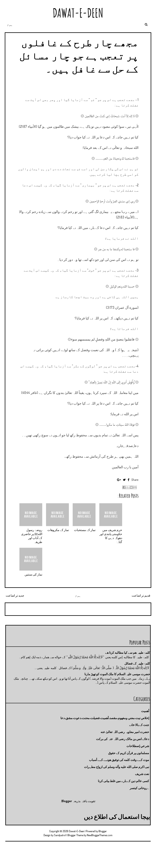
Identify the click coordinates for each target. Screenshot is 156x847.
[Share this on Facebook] (128, 480)
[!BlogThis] (131, 487)
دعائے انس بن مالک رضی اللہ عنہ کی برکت (122, 739)
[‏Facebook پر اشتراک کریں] (124, 487)
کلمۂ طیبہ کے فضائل (137, 663)
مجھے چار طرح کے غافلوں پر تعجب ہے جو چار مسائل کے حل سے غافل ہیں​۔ (78, 55)
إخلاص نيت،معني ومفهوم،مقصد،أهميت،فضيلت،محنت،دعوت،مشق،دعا (104, 718)
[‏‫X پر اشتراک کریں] (128, 487)
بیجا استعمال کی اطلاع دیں (117, 816)
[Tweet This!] (124, 480)
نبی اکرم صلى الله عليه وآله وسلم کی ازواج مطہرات (116, 767)
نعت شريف (142, 774)
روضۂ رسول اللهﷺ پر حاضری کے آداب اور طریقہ (31, 536)
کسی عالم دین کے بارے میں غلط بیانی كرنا (123, 781)
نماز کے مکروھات (58, 530)
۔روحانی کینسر (139, 788)
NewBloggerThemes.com (99, 835)
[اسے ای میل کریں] (135, 487)
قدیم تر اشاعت (141, 595)
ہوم (10, 24)
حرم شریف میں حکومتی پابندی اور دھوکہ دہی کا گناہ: (110, 536)
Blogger (66, 801)
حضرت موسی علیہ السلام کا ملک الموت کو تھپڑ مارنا (117, 674)
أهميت (145, 711)
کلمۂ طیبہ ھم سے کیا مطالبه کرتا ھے (127, 652)
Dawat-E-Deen (78, 13)
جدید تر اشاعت (15, 595)
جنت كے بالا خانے (139, 725)
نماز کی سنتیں (33, 574)
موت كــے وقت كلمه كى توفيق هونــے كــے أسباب (119, 760)
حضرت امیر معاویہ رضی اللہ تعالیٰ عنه (125, 732)
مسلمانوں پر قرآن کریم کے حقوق (128, 753)
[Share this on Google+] (119, 480)
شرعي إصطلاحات (138, 746)
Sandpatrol (60, 835)
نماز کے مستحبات (85, 530)
